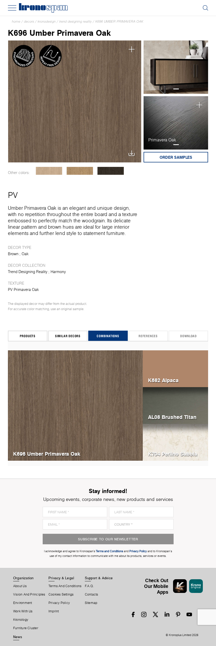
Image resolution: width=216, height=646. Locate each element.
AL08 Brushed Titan (172, 417)
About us (20, 586)
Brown (13, 254)
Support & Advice (99, 578)
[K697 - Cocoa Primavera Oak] (110, 171)
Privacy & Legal (61, 578)
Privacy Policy (59, 603)
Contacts (91, 594)
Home (16, 21)
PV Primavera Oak (23, 289)
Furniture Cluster (25, 628)
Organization (23, 578)
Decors (29, 21)
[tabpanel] (176, 67)
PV (13, 195)
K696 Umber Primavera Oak (119, 21)
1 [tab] (176, 144)
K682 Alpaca (163, 380)
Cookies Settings (61, 594)
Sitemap (91, 603)
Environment (22, 603)
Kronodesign (47, 21)
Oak (25, 254)
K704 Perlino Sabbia (172, 454)
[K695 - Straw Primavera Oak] (79, 171)
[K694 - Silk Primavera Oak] (48, 171)
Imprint (53, 611)
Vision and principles (29, 594)
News (17, 636)
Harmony (58, 271)
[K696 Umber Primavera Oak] (74, 101)
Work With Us (23, 611)
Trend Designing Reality (75, 21)
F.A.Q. (89, 586)
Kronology (20, 620)
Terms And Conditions (64, 586)
